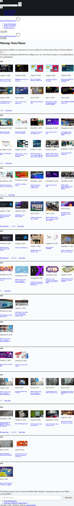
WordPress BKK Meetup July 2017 (21, 392)
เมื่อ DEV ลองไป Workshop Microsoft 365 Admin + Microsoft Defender (67, 186)
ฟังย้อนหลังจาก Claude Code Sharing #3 (21, 80)
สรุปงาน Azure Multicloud (21, 247)
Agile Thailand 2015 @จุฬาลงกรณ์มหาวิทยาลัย (6, 454)
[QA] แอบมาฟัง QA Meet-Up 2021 (6, 279)
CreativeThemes (31, 505)
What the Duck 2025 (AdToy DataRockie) (5, 132)
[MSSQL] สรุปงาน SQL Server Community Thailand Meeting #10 (5, 340)
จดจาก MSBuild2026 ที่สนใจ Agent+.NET (67, 102)
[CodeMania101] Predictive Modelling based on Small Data (67, 392)
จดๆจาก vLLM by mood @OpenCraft (20, 102)
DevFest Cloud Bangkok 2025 (5, 154)
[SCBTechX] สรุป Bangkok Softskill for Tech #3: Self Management (37, 283)
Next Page (8, 110)
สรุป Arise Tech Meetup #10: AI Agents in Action (5, 80)
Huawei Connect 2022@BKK (49, 248)
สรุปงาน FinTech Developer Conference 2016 (52, 424)
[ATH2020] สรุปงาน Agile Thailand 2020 (6, 316)
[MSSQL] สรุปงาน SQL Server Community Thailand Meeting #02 (36, 393)
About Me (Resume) (10, 24)
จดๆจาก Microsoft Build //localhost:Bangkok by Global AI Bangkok (51, 103)
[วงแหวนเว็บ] (18, 21)
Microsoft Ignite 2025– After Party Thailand (20, 132)
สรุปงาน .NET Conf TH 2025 (51, 133)
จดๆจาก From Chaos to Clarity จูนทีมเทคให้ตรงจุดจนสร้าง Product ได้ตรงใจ (37, 155)
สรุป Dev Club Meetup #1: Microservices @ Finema (67, 251)
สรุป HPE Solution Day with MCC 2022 (36, 251)
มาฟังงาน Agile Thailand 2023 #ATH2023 (36, 218)
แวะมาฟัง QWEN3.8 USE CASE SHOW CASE (6, 102)
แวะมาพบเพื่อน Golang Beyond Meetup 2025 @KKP (66, 133)
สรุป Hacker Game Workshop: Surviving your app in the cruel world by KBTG (52, 280)
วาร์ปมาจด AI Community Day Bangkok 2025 (37, 132)
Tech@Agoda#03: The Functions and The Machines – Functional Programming (5, 424)
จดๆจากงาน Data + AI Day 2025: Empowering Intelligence (21, 155)
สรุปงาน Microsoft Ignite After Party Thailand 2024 (6, 185)
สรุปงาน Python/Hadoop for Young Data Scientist (67, 422)
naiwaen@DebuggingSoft (8, 21)
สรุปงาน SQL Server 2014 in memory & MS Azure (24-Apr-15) (21, 455)
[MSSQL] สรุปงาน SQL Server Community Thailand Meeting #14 (20, 281)
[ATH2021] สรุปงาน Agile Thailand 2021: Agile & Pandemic (67, 280)
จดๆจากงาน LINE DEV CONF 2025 (66, 153)
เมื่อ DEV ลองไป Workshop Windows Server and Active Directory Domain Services (52, 155)
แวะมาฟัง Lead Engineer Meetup (21, 185)
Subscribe (68, 497)
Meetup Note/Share (10, 26)
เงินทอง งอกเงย (9, 28)
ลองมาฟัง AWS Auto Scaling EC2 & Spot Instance (65, 214)
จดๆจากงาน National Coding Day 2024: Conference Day (35, 186)
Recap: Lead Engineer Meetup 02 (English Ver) (36, 80)
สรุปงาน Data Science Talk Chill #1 (21, 365)
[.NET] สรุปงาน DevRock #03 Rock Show (36, 424)
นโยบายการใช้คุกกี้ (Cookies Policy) (15, 503)
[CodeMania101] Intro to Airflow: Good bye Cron (52, 392)
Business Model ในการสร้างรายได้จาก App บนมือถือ (6, 484)
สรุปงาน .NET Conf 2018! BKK (6, 365)
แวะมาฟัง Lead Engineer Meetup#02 (51, 80)
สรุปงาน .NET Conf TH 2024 (51, 185)
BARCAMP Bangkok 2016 (21, 423)
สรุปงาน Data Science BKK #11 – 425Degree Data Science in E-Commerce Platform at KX (21, 314)
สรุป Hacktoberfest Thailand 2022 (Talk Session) (4, 249)
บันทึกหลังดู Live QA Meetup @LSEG (19, 215)
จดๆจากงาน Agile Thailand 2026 (37, 102)
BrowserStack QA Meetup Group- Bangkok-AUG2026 (67, 80)
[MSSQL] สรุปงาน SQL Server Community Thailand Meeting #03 (5, 393)
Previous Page (4, 226)
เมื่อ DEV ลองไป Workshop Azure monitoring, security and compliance (52, 219)
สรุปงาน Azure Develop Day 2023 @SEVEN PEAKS (5, 216)
